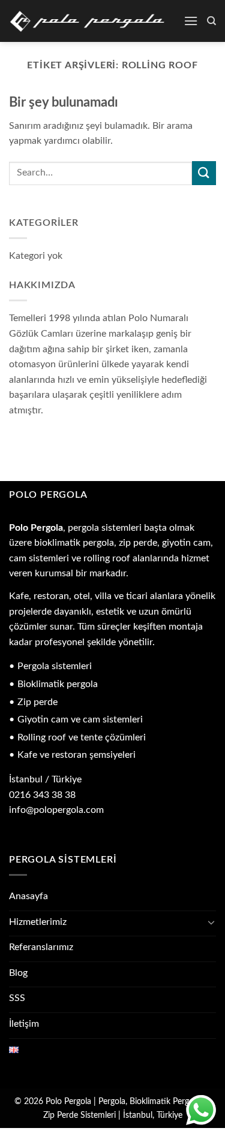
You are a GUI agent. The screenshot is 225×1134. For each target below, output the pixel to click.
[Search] (211, 21)
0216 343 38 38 (42, 795)
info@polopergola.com (56, 810)
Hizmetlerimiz (38, 922)
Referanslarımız (41, 947)
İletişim (24, 1024)
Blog (18, 973)
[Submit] (204, 173)
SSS (17, 998)
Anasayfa (28, 896)
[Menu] (191, 20)
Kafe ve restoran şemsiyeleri (76, 755)
